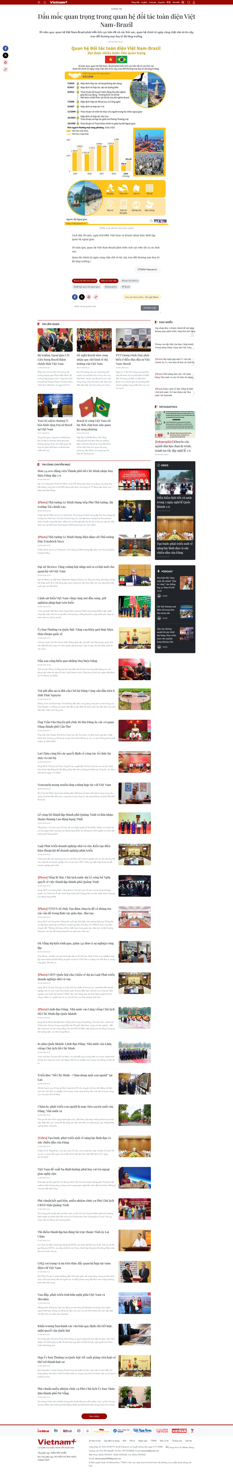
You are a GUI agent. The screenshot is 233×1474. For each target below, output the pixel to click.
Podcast (167, 571)
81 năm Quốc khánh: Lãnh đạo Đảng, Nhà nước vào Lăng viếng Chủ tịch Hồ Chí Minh (75, 1046)
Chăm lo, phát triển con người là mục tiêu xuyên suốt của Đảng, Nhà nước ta (75, 1108)
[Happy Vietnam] (101, 1431)
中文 (169, 2)
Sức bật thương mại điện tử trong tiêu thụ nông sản (166, 609)
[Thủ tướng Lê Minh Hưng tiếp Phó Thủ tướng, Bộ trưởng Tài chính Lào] (135, 511)
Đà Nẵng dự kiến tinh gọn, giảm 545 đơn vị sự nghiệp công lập (76, 945)
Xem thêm (94, 1416)
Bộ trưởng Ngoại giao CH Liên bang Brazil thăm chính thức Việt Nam (53, 359)
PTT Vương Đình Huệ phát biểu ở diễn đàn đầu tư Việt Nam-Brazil (133, 359)
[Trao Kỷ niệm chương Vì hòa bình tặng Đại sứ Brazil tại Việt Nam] (55, 405)
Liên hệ (188, 1440)
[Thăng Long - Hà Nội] (182, 2)
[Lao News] (79, 1431)
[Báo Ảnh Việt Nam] (179, 1431)
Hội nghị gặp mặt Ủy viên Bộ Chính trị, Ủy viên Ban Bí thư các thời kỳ (174, 361)
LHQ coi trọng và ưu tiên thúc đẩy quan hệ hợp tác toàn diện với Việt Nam (74, 1265)
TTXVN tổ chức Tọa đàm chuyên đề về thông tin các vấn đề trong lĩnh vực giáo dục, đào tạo (74, 911)
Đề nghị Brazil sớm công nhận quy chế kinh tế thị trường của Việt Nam (92, 359)
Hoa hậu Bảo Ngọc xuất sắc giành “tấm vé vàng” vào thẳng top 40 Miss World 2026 (166, 584)
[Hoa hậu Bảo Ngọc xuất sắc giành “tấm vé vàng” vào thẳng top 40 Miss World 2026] (186, 583)
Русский (176, 2)
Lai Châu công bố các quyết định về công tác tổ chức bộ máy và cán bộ (74, 755)
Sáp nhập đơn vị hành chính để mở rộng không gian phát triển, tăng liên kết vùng (175, 330)
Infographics (168, 406)
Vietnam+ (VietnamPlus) (59, 2)
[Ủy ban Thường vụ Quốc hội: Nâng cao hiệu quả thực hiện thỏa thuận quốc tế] (135, 638)
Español (161, 2)
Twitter (5, 55)
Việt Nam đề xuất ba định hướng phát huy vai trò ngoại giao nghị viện (74, 1171)
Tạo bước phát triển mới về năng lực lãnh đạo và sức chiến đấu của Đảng (74, 1140)
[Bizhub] (67, 1431)
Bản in (5, 62)
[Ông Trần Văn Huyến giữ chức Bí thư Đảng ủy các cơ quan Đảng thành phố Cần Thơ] (135, 730)
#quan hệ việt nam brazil (85, 280)
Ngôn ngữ (142, 1440)
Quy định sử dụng (111, 1440)
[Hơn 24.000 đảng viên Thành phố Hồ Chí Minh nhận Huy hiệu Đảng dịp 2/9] (135, 479)
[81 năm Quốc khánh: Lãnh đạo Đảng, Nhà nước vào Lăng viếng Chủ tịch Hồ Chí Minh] (135, 1052)
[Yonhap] (121, 1431)
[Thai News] (87, 1431)
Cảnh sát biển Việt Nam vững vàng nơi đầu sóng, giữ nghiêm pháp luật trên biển (72, 600)
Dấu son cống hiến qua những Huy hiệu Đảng (67, 661)
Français (152, 2)
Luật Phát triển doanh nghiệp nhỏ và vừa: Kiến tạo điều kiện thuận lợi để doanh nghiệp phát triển (74, 848)
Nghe (165, 596)
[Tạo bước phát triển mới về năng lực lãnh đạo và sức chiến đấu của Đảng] (135, 1146)
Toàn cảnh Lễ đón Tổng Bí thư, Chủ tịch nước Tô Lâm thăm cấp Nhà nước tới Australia (174, 392)
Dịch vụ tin (164, 1440)
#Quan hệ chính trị (130, 280)
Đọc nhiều (166, 322)
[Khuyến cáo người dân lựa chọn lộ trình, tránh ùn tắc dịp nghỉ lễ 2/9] (175, 424)
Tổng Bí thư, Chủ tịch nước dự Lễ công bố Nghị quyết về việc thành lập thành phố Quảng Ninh (74, 879)
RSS (124, 1440)
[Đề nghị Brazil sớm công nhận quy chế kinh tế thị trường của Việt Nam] (94, 340)
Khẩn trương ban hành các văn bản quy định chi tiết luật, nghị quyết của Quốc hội (75, 1328)
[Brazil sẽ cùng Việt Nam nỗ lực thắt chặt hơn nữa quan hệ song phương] (94, 405)
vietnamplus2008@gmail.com (108, 1458)
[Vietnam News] (142, 1431)
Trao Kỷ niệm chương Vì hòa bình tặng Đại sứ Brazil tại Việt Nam (55, 425)
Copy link (5, 69)
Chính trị (116, 8)
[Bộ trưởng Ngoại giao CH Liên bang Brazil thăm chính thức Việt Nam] (55, 340)
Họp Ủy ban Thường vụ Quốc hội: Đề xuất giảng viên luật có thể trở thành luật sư (77, 1359)
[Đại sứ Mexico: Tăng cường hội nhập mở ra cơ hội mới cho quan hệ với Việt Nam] (135, 575)
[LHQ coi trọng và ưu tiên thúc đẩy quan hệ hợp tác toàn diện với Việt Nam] (135, 1272)
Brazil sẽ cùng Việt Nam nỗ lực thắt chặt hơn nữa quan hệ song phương (94, 425)
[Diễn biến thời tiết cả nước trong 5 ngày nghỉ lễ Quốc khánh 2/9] (175, 482)
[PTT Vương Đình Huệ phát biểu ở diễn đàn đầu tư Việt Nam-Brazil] (133, 340)
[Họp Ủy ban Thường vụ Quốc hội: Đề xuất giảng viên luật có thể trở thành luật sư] (135, 1366)
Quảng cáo (177, 1440)
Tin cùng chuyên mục (56, 464)
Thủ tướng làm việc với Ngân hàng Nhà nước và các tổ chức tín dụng (174, 375)
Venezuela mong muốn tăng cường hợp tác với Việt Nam (74, 785)
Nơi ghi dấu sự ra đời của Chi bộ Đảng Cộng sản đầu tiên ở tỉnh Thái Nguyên (76, 693)
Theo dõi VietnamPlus (134, 297)
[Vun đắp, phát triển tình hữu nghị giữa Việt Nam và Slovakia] (135, 1303)
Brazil (127, 286)
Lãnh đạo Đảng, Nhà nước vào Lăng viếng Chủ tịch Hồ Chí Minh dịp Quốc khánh (76, 1011)
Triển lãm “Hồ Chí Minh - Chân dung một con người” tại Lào (75, 1077)
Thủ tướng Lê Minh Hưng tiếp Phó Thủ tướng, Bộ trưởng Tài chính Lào (75, 504)
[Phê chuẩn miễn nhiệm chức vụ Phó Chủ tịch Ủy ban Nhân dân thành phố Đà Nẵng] (135, 1397)
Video (164, 465)
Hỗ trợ (132, 1440)
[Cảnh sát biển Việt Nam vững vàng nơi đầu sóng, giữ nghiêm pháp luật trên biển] (135, 606)
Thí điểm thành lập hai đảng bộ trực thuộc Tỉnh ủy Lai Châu (73, 1234)
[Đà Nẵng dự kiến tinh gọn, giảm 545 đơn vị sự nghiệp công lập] (135, 952)
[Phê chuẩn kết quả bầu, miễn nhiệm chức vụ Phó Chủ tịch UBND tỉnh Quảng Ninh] (135, 1209)
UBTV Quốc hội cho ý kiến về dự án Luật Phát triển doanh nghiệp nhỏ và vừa (76, 976)
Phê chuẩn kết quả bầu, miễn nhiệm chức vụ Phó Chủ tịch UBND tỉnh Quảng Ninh (76, 1202)
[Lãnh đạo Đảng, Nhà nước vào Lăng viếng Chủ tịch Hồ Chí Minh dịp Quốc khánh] (135, 1018)
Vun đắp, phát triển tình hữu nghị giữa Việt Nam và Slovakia (71, 1297)
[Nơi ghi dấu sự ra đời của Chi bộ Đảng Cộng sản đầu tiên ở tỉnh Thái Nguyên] (135, 699)
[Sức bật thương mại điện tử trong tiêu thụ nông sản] (186, 611)
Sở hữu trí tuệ (94, 1440)
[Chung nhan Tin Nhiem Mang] (180, 1447)
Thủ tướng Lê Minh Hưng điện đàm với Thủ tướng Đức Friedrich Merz (76, 539)
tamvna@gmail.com (150, 1450)
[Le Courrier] (162, 1431)
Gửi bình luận (149, 308)
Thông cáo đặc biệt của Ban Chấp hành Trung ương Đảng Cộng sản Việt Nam (174, 346)
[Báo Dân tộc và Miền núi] (41, 1431)
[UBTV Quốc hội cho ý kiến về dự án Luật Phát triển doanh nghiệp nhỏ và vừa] (135, 983)
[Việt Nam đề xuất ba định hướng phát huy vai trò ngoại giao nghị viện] (135, 1178)
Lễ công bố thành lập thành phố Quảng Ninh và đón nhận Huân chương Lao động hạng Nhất (75, 816)
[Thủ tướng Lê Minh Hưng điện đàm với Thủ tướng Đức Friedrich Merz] (135, 545)
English (144, 2)
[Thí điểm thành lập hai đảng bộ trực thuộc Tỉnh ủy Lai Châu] (135, 1240)
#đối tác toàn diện (109, 280)
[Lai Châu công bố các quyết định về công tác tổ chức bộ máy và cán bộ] (135, 762)
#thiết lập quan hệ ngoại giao (87, 286)
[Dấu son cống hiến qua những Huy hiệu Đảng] (135, 669)
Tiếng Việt (135, 2)
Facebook (5, 48)
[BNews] (56, 1431)
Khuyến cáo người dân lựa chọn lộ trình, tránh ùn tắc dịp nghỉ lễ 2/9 (173, 445)
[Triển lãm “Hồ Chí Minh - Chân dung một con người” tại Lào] (135, 1084)
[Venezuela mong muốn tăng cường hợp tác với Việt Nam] (135, 793)
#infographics (111, 286)
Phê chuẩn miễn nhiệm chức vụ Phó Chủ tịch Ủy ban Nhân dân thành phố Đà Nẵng (76, 1391)
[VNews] (192, 1431)
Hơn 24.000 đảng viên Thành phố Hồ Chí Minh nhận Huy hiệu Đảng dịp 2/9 (75, 473)
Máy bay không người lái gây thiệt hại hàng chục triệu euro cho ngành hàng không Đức (166, 635)
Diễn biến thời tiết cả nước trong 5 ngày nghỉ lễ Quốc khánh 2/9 (174, 502)
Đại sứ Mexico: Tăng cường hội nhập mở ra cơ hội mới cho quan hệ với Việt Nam (76, 569)
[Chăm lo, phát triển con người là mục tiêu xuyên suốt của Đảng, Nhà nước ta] (135, 1115)
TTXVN (153, 1440)
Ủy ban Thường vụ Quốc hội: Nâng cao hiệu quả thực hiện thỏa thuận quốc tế (75, 631)
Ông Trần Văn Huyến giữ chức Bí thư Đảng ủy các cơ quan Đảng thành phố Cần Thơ (76, 724)
